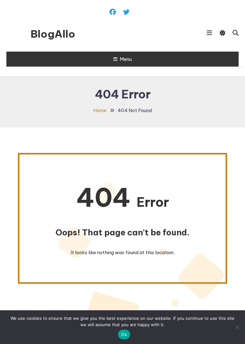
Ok (124, 334)
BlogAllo (53, 33)
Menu (126, 59)
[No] (237, 327)
